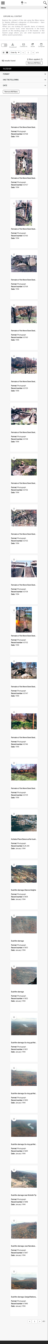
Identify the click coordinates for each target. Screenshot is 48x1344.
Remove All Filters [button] (34, 63)
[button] (23, 45)
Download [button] (13, 45)
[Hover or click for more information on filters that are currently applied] (42, 59)
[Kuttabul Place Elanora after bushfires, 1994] (24, 823)
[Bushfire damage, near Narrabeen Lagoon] (24, 1230)
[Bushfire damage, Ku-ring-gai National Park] (24, 1026)
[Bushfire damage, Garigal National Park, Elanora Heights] (24, 1281)
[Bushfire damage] (24, 925)
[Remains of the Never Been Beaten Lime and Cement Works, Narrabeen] (24, 111)
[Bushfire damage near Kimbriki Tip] (24, 1179)
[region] (24, 80)
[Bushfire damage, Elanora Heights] (24, 874)
